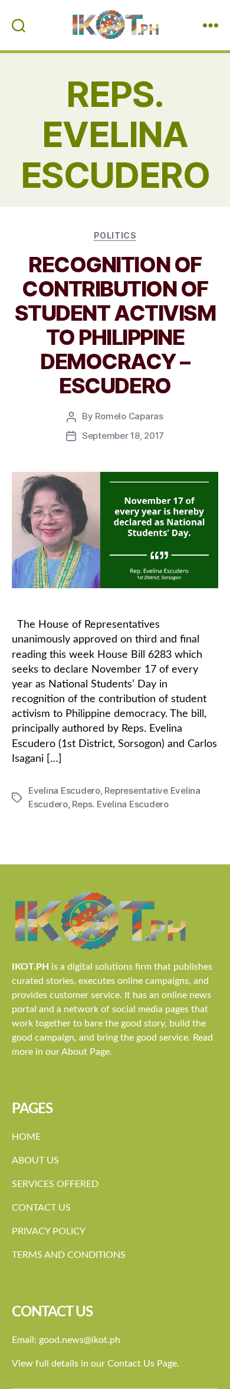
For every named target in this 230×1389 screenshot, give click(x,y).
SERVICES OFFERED (55, 1184)
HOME (26, 1137)
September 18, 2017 (123, 435)
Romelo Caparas (129, 416)
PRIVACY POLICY (49, 1231)
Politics (115, 235)
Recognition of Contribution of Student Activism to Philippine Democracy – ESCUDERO (115, 325)
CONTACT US (41, 1207)
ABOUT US (35, 1160)
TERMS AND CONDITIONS (69, 1255)
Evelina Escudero (64, 790)
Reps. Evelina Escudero (120, 804)
